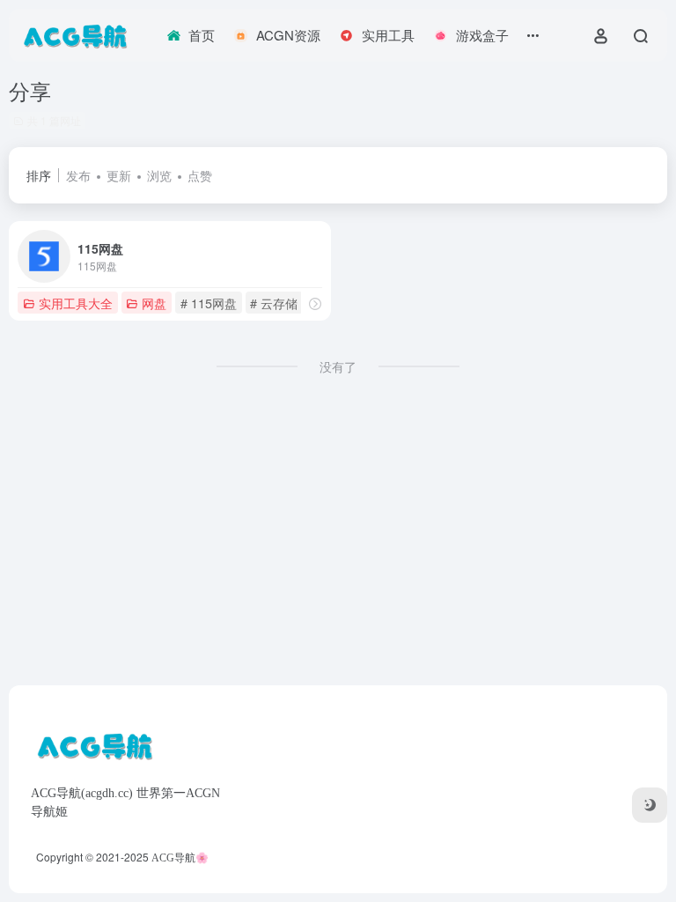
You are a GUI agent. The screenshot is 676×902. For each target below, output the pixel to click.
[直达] (315, 303)
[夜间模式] (649, 805)
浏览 (159, 175)
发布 (78, 175)
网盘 (154, 302)
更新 (119, 175)
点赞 (199, 175)
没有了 (338, 366)
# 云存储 (274, 302)
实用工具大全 (76, 302)
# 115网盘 (208, 302)
